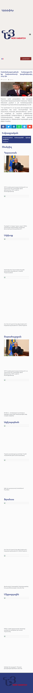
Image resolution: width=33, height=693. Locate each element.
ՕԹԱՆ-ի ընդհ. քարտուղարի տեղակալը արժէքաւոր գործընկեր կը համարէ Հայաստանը (14, 630)
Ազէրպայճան (11, 422)
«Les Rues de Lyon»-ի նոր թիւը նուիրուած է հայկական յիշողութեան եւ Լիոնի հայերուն (15, 324)
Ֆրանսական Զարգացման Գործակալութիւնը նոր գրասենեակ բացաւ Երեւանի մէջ (16, 587)
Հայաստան (4, 79)
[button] (30, 34)
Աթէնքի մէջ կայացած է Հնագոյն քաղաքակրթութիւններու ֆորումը (13, 667)
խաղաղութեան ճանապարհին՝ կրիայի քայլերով (16, 138)
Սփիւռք (8, 235)
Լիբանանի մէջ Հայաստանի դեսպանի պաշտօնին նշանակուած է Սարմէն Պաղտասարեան (14, 271)
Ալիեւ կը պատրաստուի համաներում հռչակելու (14, 488)
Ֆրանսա (9, 499)
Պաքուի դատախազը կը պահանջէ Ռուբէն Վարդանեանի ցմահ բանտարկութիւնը (15, 454)
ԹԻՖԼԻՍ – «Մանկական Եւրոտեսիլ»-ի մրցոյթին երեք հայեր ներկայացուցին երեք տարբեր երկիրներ (15, 414)
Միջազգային (11, 594)
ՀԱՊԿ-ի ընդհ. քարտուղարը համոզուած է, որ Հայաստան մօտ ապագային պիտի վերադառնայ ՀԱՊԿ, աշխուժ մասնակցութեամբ (16, 189)
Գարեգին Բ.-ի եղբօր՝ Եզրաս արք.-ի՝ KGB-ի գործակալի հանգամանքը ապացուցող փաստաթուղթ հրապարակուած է (15, 227)
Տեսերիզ (7, 146)
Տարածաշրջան (12, 336)
